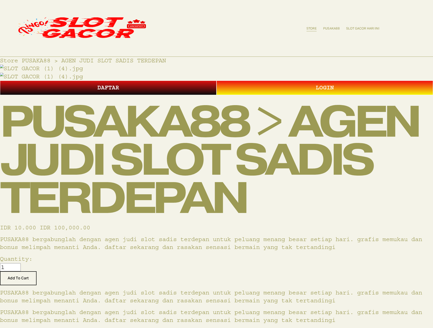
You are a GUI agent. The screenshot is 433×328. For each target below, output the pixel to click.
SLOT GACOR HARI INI (362, 28)
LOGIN (325, 87)
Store (311, 28)
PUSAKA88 (331, 28)
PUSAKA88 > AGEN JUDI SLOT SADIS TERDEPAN (94, 60)
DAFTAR (108, 87)
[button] (18, 278)
